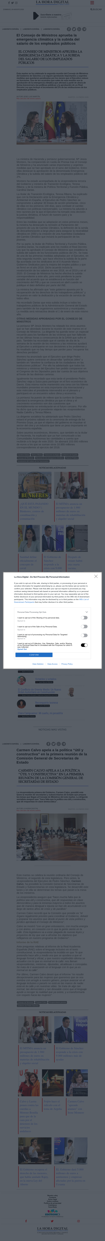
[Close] (96, 577)
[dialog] (52, 620)
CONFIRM (34, 655)
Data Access (52, 664)
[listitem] (52, 612)
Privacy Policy (67, 664)
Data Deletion (38, 664)
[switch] (84, 617)
